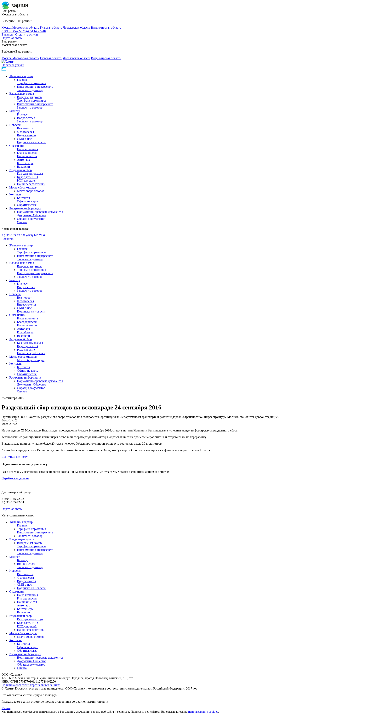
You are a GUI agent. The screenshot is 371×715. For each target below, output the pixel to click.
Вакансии (8, 34)
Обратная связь (12, 38)
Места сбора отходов (23, 187)
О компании (17, 145)
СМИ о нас (24, 138)
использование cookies (203, 711)
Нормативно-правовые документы (40, 211)
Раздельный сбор (20, 170)
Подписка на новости (31, 142)
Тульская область (51, 27)
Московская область (25, 27)
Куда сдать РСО (27, 177)
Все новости (25, 128)
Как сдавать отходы (30, 173)
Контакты (15, 194)
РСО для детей (27, 180)
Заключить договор (30, 90)
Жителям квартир (21, 76)
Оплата (22, 222)
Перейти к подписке (15, 478)
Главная (22, 79)
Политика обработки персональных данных (31, 685)
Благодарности (27, 152)
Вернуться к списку (15, 456)
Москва (7, 27)
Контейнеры (25, 163)
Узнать (6, 708)
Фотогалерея (25, 131)
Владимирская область (106, 27)
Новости (15, 125)
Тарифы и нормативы (31, 83)
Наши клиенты (27, 156)
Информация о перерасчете (35, 86)
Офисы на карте (27, 201)
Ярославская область (76, 27)
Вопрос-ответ (26, 118)
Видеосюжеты (26, 135)
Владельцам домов (21, 93)
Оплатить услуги (26, 34)
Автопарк (23, 159)
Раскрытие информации (25, 208)
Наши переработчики (31, 184)
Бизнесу (14, 111)
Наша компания (27, 149)
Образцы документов (31, 218)
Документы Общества (31, 215)
